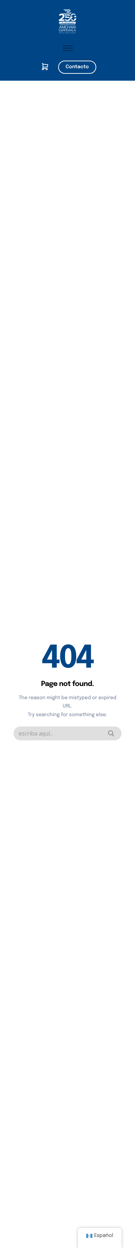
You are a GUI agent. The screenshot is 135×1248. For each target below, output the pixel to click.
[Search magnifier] (111, 733)
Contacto (77, 67)
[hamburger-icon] (67, 48)
